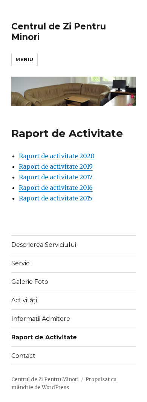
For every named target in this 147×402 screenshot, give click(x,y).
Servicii (21, 263)
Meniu (24, 59)
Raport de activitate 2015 (55, 198)
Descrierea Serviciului (43, 244)
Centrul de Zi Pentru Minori (45, 379)
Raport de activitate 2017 (55, 177)
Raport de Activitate (44, 337)
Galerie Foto (29, 281)
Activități (24, 300)
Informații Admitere (40, 318)
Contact (23, 355)
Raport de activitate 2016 (56, 187)
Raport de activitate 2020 (57, 156)
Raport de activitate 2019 (56, 166)
